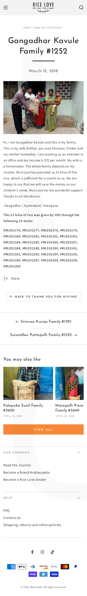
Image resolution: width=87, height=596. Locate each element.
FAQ (6, 510)
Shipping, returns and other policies (32, 524)
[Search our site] (81, 7)
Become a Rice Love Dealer (24, 479)
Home (26, 27)
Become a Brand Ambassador (26, 472)
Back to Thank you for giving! (46, 297)
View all (43, 429)
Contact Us (12, 517)
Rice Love (36, 587)
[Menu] (6, 7)
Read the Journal (17, 465)
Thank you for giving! (47, 27)
